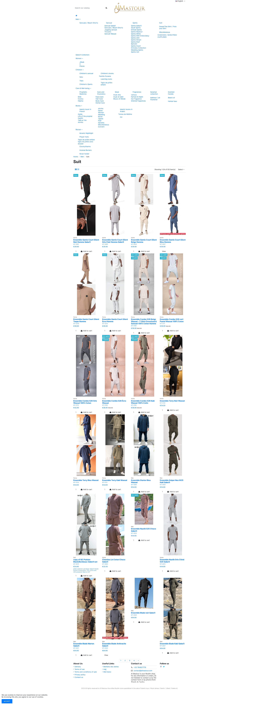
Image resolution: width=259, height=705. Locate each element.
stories (80, 122)
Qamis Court (136, 46)
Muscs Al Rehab (119, 99)
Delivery (78, 667)
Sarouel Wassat (110, 34)
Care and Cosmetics (101, 93)
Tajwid (100, 119)
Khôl (79, 97)
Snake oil (174, 688)
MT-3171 (162, 323)
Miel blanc (107, 672)
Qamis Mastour (137, 32)
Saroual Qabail (110, 26)
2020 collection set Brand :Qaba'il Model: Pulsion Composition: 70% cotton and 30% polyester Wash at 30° (86, 570)
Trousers (108, 32)
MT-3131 (104, 482)
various (134, 95)
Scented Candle (171, 93)
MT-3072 (76, 564)
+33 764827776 (140, 667)
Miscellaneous (164, 32)
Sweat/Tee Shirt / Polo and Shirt (168, 27)
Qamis (135, 23)
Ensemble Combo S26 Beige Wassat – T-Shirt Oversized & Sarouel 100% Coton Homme (144, 321)
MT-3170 (76, 405)
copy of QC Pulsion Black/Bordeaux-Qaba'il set (85, 561)
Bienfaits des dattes (111, 667)
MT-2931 (76, 648)
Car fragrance (136, 99)
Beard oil (171, 98)
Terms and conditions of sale (86, 672)
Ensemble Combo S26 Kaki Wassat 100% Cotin (143, 402)
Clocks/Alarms (85, 146)
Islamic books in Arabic (126, 110)
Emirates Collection (138, 48)
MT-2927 (162, 646)
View (164, 251)
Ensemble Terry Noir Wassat (172, 401)
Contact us (79, 677)
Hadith (80, 118)
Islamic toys (145, 688)
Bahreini (134, 44)
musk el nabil (118, 97)
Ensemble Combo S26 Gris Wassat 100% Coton (85, 402)
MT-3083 (163, 484)
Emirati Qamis (136, 30)
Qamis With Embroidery (140, 36)
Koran (100, 117)
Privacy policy (80, 675)
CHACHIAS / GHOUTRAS (167, 35)
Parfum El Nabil (137, 97)
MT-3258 (134, 244)
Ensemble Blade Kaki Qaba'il (172, 644)
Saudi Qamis (136, 28)
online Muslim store (116, 688)
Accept (7, 701)
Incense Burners (86, 150)
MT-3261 (76, 244)
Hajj (104, 669)
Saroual (109, 23)
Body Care (100, 101)
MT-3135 (162, 403)
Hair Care (99, 99)
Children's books (107, 73)
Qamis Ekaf (135, 42)
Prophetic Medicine (83, 93)
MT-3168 (133, 405)
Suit (160, 23)
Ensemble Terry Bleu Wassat (86, 480)
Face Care (99, 97)
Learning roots (106, 79)
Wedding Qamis (137, 50)
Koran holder (84, 154)
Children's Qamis (86, 84)
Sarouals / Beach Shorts (89, 23)
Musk (117, 92)
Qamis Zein (135, 38)
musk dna (117, 95)
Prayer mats (84, 137)
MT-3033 (134, 533)
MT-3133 (76, 482)
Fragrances (137, 92)
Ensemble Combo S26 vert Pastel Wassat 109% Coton (172, 320)
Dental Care (100, 103)
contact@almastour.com (143, 671)
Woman (101, 113)
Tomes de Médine (125, 114)
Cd (121, 117)
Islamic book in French (85, 110)
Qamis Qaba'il (136, 26)
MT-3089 (134, 484)
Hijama (80, 101)
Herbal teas (172, 101)
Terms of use (79, 669)
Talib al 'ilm (82, 120)
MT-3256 (76, 323)
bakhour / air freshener (155, 99)
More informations (51, 697)
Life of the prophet (85, 116)
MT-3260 (105, 244)
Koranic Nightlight (86, 133)
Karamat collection (154, 93)
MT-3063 (105, 564)
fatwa (100, 111)
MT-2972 (162, 564)
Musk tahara (154, 688)
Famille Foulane (105, 76)
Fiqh (99, 121)
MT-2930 (105, 648)
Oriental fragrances (138, 101)
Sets (81, 77)
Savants (101, 123)
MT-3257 (162, 244)
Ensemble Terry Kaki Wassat (114, 480)
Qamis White (136, 34)
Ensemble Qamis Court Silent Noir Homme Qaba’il (86, 241)
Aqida (80, 114)
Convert (101, 127)
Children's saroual (86, 73)
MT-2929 (134, 615)
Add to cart (87, 251)
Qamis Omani (136, 40)
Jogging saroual (111, 30)
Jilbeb (168, 688)
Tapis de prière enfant (106, 84)
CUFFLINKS (162, 37)
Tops (81, 81)
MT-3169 (105, 405)
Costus (80, 99)
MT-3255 (105, 323)
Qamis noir (135, 52)
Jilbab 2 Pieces (82, 64)
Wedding (101, 115)
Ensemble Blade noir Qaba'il (143, 613)
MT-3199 (133, 326)
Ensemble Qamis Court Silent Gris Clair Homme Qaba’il (115, 241)
